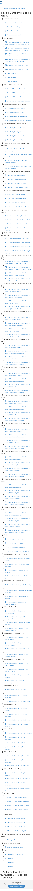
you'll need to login (23, 884)
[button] (1, 1)
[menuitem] (1, 4)
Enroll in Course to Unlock (16, 886)
